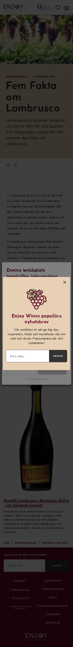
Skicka (58, 356)
